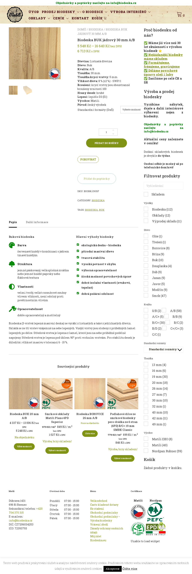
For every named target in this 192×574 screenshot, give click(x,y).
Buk (101, 209)
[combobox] (135, 109)
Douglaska (162, 266)
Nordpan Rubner (167, 451)
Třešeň (159, 242)
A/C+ (158, 317)
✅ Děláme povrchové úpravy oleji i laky (160, 72)
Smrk (159, 296)
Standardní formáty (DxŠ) (96, 110)
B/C (178, 323)
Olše (157, 236)
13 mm (159, 365)
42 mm (159, 418)
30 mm (160, 400)
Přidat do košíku (106, 142)
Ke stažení (97, 508)
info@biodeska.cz (20, 520)
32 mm (159, 406)
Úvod (33, 12)
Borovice (161, 248)
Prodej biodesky (58, 12)
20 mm (160, 383)
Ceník (58, 18)
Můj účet (95, 536)
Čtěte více (90, 433)
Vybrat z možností (57, 450)
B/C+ (158, 323)
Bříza (158, 254)
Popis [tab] (13, 222)
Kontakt (80, 18)
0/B (156, 311)
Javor (158, 284)
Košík (98, 18)
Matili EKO (162, 439)
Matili (159, 445)
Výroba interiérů (128, 12)
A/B (176, 311)
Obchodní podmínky (104, 512)
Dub (157, 272)
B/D (156, 328)
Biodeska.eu (98, 540)
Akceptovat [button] (112, 568)
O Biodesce (92, 12)
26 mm (160, 388)
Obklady (37, 18)
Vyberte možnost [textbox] (131, 109)
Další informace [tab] (37, 222)
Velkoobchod (98, 501)
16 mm (159, 371)
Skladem (158, 194)
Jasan (158, 278)
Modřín (159, 290)
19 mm (160, 377)
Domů (81, 29)
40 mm (160, 412)
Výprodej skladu (167, 221)
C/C (156, 334)
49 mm (159, 424)
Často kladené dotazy (104, 504)
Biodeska (96, 29)
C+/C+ (176, 328)
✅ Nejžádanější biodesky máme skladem (163, 57)
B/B (177, 317)
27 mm (159, 394)
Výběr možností (24, 446)
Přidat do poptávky (97, 178)
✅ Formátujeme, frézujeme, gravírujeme (162, 64)
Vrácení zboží (99, 524)
